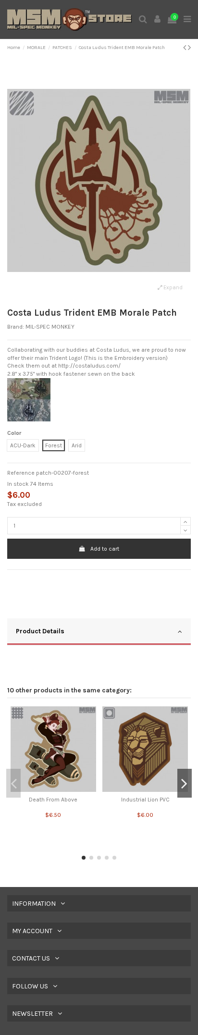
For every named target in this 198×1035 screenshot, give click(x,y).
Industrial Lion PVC (145, 799)
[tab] (99, 632)
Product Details (40, 631)
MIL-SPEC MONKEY (49, 326)
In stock (18, 484)
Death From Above (53, 799)
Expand (172, 287)
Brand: (15, 326)
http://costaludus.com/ (89, 365)
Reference (21, 472)
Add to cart (104, 548)
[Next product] (189, 47)
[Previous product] (185, 47)
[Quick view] (53, 789)
